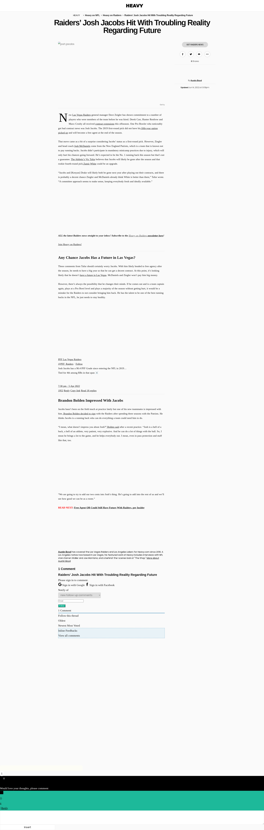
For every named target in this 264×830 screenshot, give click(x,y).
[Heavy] (134, 5)
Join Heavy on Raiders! (70, 244)
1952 (60, 390)
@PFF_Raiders (65, 364)
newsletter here (146, 235)
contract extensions (104, 123)
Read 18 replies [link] (89, 390)
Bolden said (113, 427)
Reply (67, 390)
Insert (27, 827)
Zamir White (89, 163)
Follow (79, 364)
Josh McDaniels (82, 146)
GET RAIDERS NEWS (195, 44)
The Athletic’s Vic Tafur (83, 159)
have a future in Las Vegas (93, 275)
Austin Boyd (196, 80)
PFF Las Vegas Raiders (69, 359)
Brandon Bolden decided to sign (79, 413)
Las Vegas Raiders (81, 114)
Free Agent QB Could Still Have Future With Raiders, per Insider (109, 507)
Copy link (75, 390)
